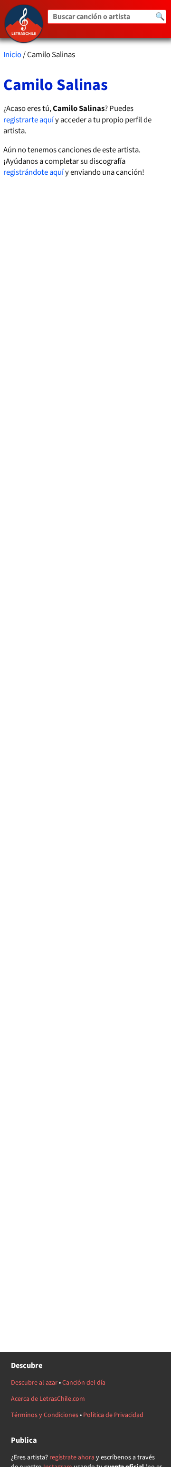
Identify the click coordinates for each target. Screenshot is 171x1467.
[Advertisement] (85, 580)
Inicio (12, 54)
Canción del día (83, 1382)
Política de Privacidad (113, 1415)
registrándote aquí (33, 172)
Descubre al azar (34, 1382)
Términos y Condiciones (44, 1415)
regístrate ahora (72, 1457)
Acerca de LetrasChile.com (48, 1399)
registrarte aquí (28, 120)
